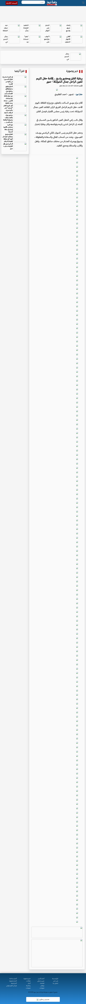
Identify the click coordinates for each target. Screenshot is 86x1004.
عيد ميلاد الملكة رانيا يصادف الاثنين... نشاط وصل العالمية (8, 99)
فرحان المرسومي (11, 986)
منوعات (42, 988)
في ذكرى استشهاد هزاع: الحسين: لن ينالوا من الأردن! (7, 80)
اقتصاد (42, 983)
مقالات (28, 981)
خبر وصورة (72, 71)
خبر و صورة (27, 979)
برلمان (42, 986)
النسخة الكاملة (11, 3)
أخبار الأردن (41, 979)
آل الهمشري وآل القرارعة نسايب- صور (8, 146)
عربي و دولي (40, 981)
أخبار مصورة (13, 981)
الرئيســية (55, 979)
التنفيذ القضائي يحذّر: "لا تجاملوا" (25, 31)
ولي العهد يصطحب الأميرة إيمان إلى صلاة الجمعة (8, 128)
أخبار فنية (14, 983)
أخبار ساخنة (13, 979)
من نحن (55, 981)
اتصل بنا (55, 983)
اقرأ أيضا (19, 71)
